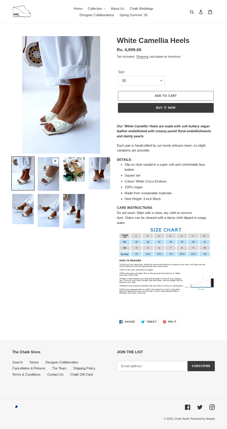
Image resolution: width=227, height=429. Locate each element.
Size (121, 72)
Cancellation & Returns (28, 368)
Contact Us (55, 374)
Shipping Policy (84, 368)
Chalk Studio (182, 418)
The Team (59, 368)
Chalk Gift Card (81, 374)
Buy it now (166, 107)
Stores (34, 362)
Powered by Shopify (203, 418)
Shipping (142, 56)
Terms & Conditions (26, 374)
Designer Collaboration (61, 362)
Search (17, 362)
